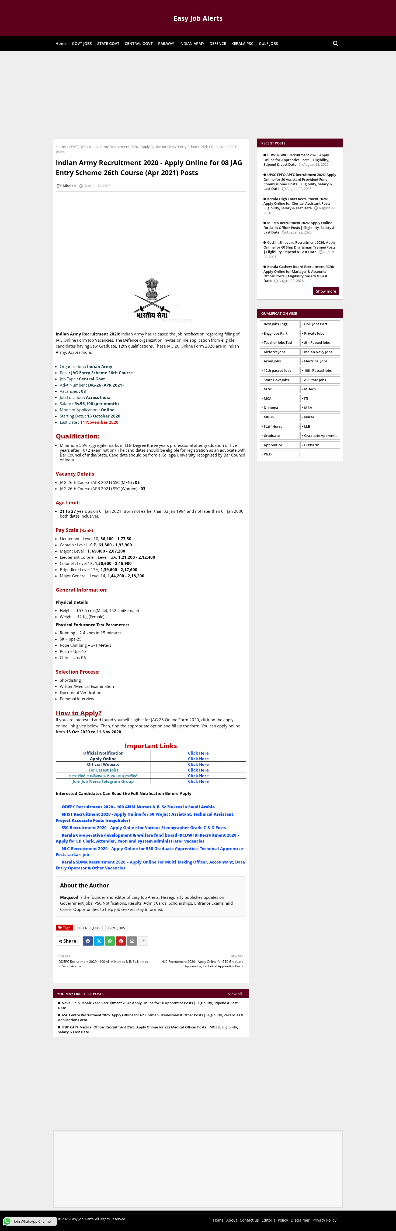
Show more (326, 291)
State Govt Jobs (276, 379)
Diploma (271, 407)
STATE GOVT (108, 43)
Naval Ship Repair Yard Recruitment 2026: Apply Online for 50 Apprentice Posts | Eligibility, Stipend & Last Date (148, 1005)
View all (235, 993)
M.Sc (268, 389)
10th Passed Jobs (318, 370)
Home (61, 43)
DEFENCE (218, 43)
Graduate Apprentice (321, 435)
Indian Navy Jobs (318, 351)
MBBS (269, 417)
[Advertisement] (198, 94)
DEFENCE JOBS (88, 928)
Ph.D (268, 454)
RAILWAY (166, 43)
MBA (308, 407)
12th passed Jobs (277, 370)
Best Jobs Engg (275, 323)
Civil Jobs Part (315, 323)
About (231, 1220)
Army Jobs (272, 361)
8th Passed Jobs (317, 342)
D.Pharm (311, 445)
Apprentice (273, 445)
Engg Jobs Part (275, 333)
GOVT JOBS (82, 43)
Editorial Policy (275, 1220)
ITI (306, 398)
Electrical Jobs (315, 361)
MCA (268, 398)
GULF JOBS (268, 43)
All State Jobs (315, 379)
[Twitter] (99, 941)
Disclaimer (300, 1220)
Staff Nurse (273, 426)
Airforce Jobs (274, 351)
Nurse (309, 417)
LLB (307, 426)
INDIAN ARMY (191, 43)
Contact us (249, 1220)
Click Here (198, 753)
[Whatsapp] (110, 941)
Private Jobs (314, 333)
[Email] (132, 941)
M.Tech (310, 389)
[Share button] (143, 941)
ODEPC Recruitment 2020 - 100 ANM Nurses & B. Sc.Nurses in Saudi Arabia (138, 806)
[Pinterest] (121, 941)
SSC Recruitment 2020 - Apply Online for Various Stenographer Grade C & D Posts (144, 827)
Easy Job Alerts (198, 18)
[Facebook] (88, 941)
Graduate (272, 435)
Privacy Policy (324, 1220)
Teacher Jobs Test (278, 342)
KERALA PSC (242, 43)
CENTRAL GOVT (139, 43)
